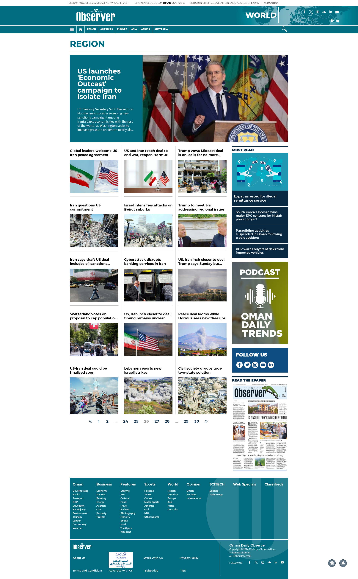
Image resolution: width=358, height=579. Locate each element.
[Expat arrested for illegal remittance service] (260, 172)
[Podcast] (260, 303)
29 (186, 421)
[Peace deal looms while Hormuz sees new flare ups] (202, 341)
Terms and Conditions (88, 570)
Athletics (149, 505)
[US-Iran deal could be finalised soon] (94, 395)
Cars (98, 509)
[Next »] (206, 421)
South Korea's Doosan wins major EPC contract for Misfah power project (259, 215)
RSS (183, 570)
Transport (78, 498)
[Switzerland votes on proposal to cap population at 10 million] (94, 341)
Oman (190, 490)
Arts (122, 494)
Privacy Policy (189, 558)
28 (167, 421)
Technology (216, 494)
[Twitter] (311, 12)
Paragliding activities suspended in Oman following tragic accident (259, 234)
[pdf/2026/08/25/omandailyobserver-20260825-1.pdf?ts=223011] (260, 427)
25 (136, 421)
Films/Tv (125, 517)
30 (196, 421)
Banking (101, 498)
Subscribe (151, 570)
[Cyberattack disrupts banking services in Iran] (148, 287)
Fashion (124, 509)
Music (123, 524)
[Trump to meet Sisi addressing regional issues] (202, 232)
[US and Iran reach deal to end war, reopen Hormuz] (148, 178)
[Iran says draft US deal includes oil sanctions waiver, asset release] (94, 287)
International (194, 498)
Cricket (148, 498)
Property (101, 513)
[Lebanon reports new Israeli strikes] (148, 395)
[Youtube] (337, 12)
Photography (128, 513)
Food (123, 502)
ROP (75, 502)
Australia (161, 29)
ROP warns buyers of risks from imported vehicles (260, 250)
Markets (101, 494)
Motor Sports (151, 502)
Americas (106, 29)
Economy (101, 490)
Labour (77, 520)
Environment (80, 513)
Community (80, 524)
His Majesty (79, 509)
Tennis (147, 494)
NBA (147, 513)
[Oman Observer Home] (332, 563)
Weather (77, 528)
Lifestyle (125, 490)
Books (124, 520)
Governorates (80, 490)
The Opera (126, 528)
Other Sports (151, 517)
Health (76, 494)
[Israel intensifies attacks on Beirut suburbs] (148, 232)
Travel (123, 505)
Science (214, 490)
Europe (122, 29)
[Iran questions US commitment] (94, 232)
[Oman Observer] (91, 16)
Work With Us (153, 558)
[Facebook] (304, 12)
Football (149, 490)
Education (78, 505)
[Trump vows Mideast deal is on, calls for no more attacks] (202, 178)
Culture (124, 498)
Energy (100, 502)
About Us (79, 558)
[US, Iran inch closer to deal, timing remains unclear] (148, 341)
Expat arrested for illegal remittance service (255, 198)
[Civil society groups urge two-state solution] (202, 395)
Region (91, 29)
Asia (134, 29)
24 (125, 421)
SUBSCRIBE (271, 2)
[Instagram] (318, 12)
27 (157, 421)
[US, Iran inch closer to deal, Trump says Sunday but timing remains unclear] (202, 287)
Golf (146, 509)
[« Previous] (90, 421)
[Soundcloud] (324, 12)
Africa (145, 29)
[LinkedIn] (331, 12)
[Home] (80, 29)
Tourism (77, 517)
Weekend (125, 531)
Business (192, 494)
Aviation (101, 505)
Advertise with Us (121, 570)
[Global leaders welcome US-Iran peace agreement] (94, 178)
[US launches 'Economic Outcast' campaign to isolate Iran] (215, 98)
